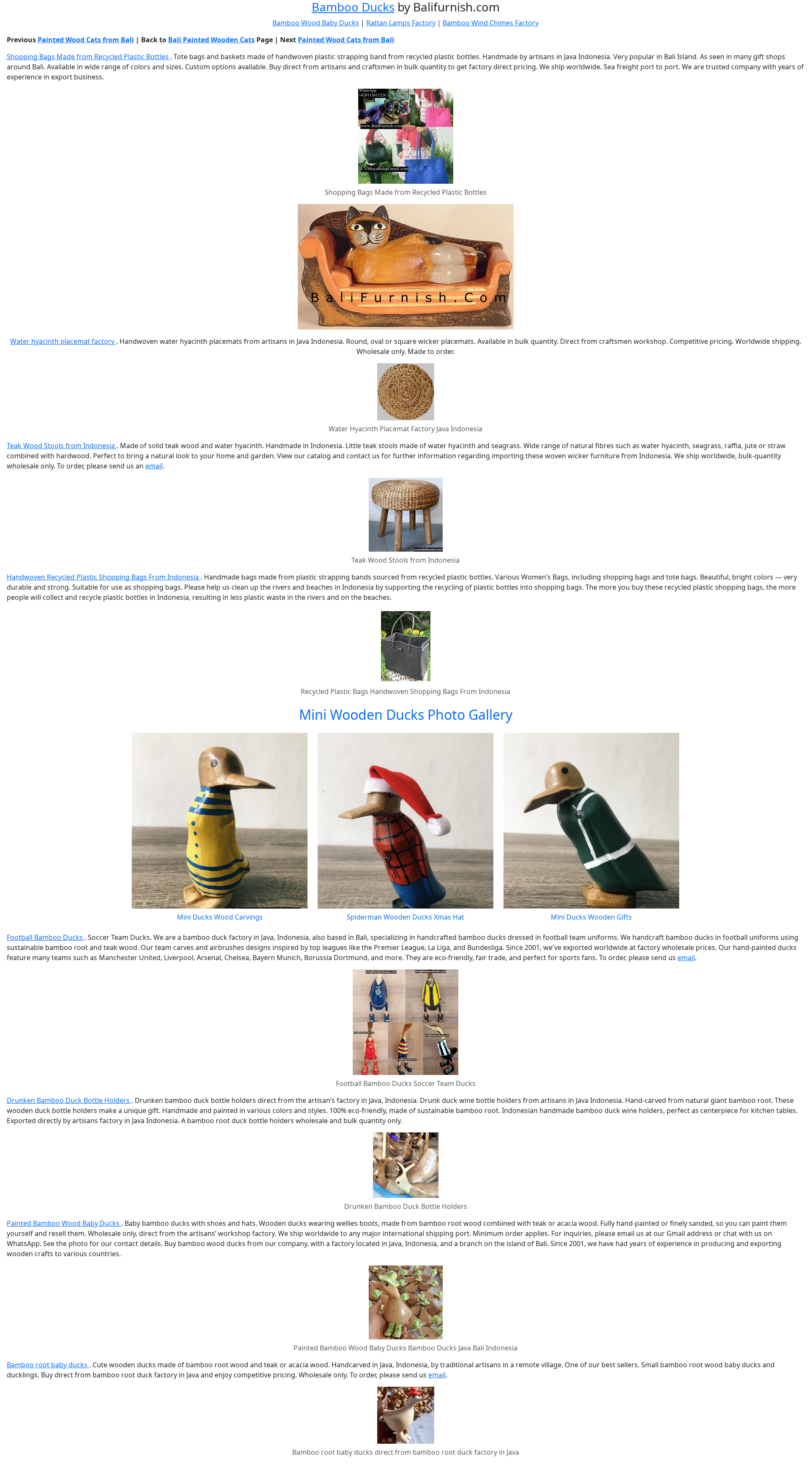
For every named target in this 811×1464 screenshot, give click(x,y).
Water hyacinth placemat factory (63, 341)
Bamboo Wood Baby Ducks (315, 22)
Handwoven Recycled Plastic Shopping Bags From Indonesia (104, 577)
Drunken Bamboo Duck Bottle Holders (69, 1100)
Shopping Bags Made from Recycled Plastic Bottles (88, 56)
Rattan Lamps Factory (400, 22)
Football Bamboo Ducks (45, 937)
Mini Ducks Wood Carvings (220, 917)
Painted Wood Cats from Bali (86, 39)
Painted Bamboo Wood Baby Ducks (64, 1223)
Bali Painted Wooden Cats (211, 39)
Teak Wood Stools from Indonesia (62, 445)
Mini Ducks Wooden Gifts (591, 917)
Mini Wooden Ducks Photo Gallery (405, 714)
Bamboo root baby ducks (48, 1364)
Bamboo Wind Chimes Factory (491, 22)
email (154, 466)
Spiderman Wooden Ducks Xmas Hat (405, 917)
